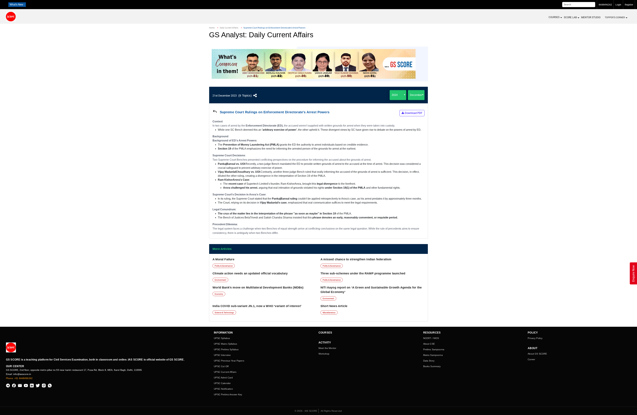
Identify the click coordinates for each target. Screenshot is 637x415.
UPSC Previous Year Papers (229, 360)
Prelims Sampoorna (433, 349)
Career (531, 359)
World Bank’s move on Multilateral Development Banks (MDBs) (257, 287)
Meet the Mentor (327, 348)
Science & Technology (224, 312)
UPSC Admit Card (223, 377)
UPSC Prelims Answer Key (228, 394)
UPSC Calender (222, 383)
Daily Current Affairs (229, 28)
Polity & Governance (224, 266)
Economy (219, 294)
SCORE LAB (570, 17)
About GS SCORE (537, 353)
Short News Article (333, 306)
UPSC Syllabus (222, 338)
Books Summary (432, 366)
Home (211, 28)
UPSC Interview (222, 355)
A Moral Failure (223, 259)
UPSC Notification (223, 389)
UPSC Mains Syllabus (225, 343)
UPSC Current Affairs (225, 372)
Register (629, 4)
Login (618, 4)
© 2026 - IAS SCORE (306, 411)
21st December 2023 (224, 95)
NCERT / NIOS (431, 338)
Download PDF (413, 113)
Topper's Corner (615, 17)
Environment (220, 280)
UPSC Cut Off (221, 366)
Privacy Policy (535, 338)
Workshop (323, 353)
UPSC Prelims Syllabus (226, 349)
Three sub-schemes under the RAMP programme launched (362, 273)
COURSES (554, 17)
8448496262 (605, 4)
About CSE (429, 343)
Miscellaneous (329, 312)
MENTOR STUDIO (591, 17)
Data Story (428, 360)
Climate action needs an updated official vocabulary (250, 273)
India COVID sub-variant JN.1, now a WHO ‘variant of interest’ (256, 306)
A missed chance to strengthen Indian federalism (355, 259)
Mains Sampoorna (433, 355)
